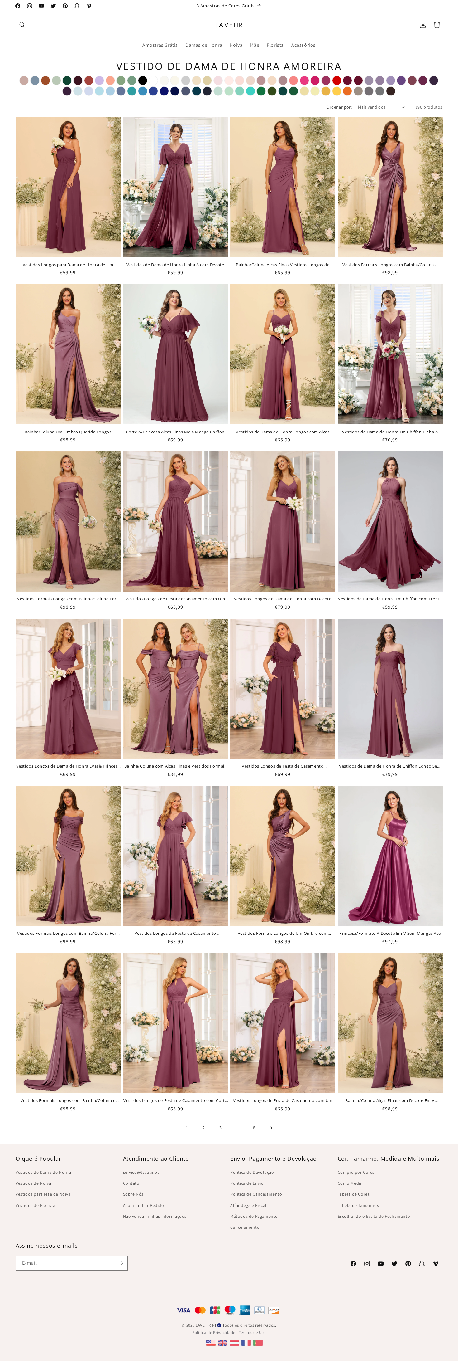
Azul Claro (78, 91)
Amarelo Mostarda (326, 91)
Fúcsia (326, 80)
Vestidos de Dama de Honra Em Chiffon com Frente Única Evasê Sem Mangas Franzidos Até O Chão (390, 599)
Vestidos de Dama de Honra (43, 1172)
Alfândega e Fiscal (248, 1205)
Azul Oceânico (142, 91)
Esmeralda (293, 91)
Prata (185, 80)
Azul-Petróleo (196, 91)
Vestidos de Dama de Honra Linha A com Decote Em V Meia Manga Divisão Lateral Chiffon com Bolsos (175, 264)
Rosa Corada (250, 80)
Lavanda (88, 91)
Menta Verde (229, 91)
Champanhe (207, 80)
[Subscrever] (120, 1263)
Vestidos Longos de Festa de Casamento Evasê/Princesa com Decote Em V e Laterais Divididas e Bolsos (283, 766)
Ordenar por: (339, 107)
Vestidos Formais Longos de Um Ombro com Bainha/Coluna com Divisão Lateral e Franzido (282, 933)
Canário (315, 91)
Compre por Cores (356, 1172)
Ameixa (67, 91)
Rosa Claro (239, 80)
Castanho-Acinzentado (358, 91)
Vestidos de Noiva (33, 1183)
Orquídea (422, 80)
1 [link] (187, 1127)
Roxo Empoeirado (379, 80)
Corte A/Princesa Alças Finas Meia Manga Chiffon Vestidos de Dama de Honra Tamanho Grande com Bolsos (175, 432)
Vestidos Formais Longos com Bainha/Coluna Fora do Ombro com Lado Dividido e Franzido (68, 933)
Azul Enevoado (218, 91)
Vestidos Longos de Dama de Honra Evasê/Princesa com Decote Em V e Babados (68, 766)
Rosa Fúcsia (315, 80)
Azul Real (164, 91)
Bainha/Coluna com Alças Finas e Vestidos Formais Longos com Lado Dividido (175, 766)
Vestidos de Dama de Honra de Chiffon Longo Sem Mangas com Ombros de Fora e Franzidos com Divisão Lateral (390, 766)
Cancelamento (245, 1227)
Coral (293, 80)
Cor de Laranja (347, 91)
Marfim (174, 80)
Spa (239, 91)
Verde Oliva (272, 91)
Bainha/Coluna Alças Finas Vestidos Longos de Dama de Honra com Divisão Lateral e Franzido (282, 264)
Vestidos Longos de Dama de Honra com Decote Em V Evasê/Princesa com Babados (283, 599)
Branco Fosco (164, 80)
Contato (131, 1183)
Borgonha (78, 80)
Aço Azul (121, 91)
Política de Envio (247, 1183)
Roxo (401, 80)
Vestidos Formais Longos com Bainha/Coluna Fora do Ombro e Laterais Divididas (68, 599)
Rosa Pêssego (272, 80)
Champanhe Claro (196, 80)
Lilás (99, 80)
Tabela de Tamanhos (358, 1205)
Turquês (250, 91)
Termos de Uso (252, 1332)
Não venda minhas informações (155, 1216)
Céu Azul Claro (99, 91)
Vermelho (336, 80)
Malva (283, 80)
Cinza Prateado (369, 91)
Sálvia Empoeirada (121, 80)
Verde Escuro (67, 80)
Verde (261, 91)
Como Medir (350, 1183)
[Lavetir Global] (211, 1342)
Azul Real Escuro (174, 91)
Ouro (336, 91)
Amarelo (304, 91)
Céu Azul (110, 91)
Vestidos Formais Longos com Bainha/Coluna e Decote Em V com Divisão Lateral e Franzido (389, 264)
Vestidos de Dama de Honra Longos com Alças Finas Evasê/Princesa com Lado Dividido (282, 432)
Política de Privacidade (213, 1332)
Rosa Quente (304, 80)
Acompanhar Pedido (143, 1205)
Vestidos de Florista (35, 1205)
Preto (142, 80)
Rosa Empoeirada (24, 80)
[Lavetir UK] (223, 1342)
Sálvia (56, 80)
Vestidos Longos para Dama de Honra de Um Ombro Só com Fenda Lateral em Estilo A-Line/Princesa (68, 264)
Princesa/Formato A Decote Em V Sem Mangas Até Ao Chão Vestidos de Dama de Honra (390, 933)
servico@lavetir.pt (141, 1172)
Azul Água (131, 91)
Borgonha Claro (358, 80)
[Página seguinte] (271, 1128)
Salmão (110, 80)
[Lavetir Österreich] (235, 1342)
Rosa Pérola (229, 80)
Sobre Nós (133, 1194)
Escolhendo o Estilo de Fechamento (374, 1216)
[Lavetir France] (246, 1342)
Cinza (379, 91)
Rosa (218, 80)
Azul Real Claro (153, 91)
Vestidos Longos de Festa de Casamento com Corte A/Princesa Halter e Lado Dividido (175, 1100)
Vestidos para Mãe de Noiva (43, 1194)
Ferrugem (88, 80)
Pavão (283, 91)
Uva (433, 80)
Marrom (390, 91)
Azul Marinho (207, 91)
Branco (153, 80)
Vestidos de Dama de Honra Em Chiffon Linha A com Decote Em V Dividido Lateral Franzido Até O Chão (390, 432)
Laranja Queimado (45, 80)
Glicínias (369, 80)
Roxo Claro (390, 80)
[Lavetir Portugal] (258, 1342)
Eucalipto (131, 80)
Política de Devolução (252, 1172)
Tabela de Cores (354, 1194)
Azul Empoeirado (35, 80)
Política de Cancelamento (256, 1194)
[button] (22, 25)
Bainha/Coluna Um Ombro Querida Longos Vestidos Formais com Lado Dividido (68, 432)
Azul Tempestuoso (185, 91)
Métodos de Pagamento (254, 1216)
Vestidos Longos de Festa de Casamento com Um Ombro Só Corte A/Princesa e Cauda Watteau (175, 599)
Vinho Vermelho (347, 80)
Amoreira (412, 80)
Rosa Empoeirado (261, 80)
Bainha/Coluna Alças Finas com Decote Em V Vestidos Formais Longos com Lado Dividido (390, 1100)
